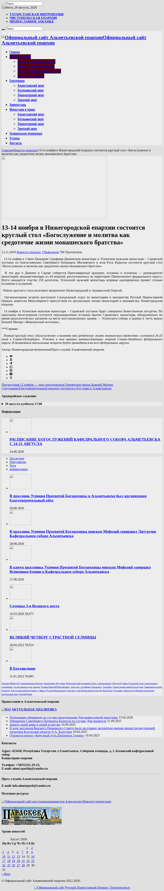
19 (13, 861)
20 (18, 861)
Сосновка (117, 691)
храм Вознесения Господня (89, 691)
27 (18, 865)
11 (8, 856)
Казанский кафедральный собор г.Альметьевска (88, 683)
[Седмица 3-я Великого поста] (21, 598)
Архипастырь (18, 104)
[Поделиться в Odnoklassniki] (11, 360)
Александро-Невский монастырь (138, 691)
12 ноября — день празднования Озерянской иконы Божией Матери (57, 384)
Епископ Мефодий (10, 683)
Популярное (18, 462)
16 (32, 856)
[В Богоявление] (21, 660)
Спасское (71, 691)
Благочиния (17, 80)
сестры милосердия (22, 687)
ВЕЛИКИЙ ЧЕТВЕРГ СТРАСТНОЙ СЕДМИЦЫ (53, 637)
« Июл (6, 874)
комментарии (19, 469)
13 (18, 856)
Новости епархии (25, 150)
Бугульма (60, 683)
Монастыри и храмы (22, 109)
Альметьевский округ (31, 85)
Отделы (15, 138)
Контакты (16, 143)
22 (28, 861)
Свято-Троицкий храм (133, 683)
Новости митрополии (31, 75)
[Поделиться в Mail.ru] (11, 370)
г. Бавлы (41, 691)
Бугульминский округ (31, 90)
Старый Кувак (25, 694)
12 (13, 856)
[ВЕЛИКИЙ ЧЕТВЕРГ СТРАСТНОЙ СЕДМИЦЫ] (21, 629)
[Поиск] (3, 4)
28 (23, 865)
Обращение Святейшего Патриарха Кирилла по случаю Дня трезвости (58, 721)
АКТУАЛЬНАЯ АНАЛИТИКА (34, 709)
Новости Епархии (20, 56)
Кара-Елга (108, 691)
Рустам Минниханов (56, 691)
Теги (13, 465)
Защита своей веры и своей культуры (35, 724)
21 (23, 861)
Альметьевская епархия (31, 683)
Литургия (116, 683)
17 (3, 861)
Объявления (50, 252)
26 (13, 865)
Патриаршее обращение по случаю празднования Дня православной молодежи (64, 717)
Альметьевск (49, 683)
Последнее (17, 458)
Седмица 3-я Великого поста (34, 606)
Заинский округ (27, 99)
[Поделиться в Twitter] (11, 378)
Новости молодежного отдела (36, 61)
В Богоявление (22, 668)
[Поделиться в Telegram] (11, 363)
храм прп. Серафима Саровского (86, 687)
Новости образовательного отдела (39, 71)
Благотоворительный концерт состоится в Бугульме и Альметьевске (57, 388)
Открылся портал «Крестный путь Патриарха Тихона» (47, 735)
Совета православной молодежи (128, 687)
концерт (36, 687)
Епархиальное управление (26, 133)
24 (3, 865)
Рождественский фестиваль (24, 691)
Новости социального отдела (36, 66)
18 (8, 861)
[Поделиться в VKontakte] (11, 356)
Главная (15, 52)
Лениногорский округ (31, 95)
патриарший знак (10, 694)
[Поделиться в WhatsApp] (11, 367)
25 (8, 865)
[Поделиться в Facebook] (11, 374)
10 (3, 856)
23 (32, 861)
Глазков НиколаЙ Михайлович (55, 687)
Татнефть (107, 687)
